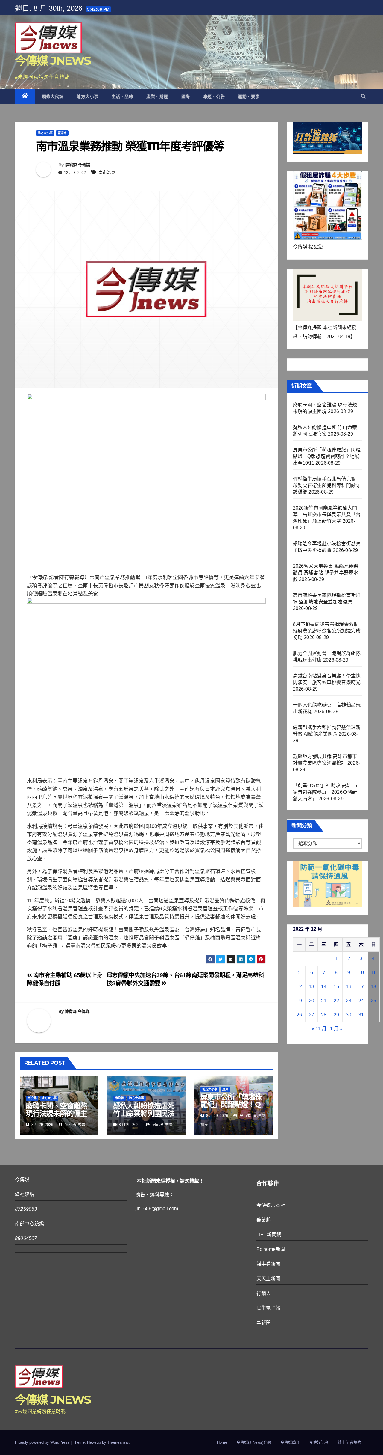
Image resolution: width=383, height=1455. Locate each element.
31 (361, 1014)
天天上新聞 (268, 1278)
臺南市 (62, 133)
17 (361, 986)
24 (361, 1000)
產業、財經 (157, 96)
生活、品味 (122, 96)
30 (348, 1014)
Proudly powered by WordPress (43, 1442)
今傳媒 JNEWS (53, 61)
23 (348, 1000)
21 (323, 1000)
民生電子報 (268, 1308)
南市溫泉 (106, 172)
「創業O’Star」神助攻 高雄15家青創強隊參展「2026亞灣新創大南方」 (325, 792)
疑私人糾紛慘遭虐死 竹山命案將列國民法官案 (143, 1113)
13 (311, 986)
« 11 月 (319, 1028)
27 (311, 1014)
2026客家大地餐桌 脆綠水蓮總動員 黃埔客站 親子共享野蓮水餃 (325, 573)
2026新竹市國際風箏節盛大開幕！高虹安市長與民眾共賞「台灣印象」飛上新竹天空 (327, 514)
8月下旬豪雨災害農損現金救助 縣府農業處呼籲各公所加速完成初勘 (327, 631)
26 (299, 1014)
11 (373, 972)
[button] (363, 96)
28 (323, 1014)
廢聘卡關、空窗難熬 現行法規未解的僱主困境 (56, 1113)
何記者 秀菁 (75, 1125)
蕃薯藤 (263, 1219)
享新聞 (263, 1322)
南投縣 (32, 1098)
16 (348, 986)
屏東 (225, 1089)
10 (361, 972)
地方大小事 (87, 96)
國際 (185, 96)
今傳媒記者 (319, 1442)
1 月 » (336, 1028)
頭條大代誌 (53, 96)
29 (336, 1014)
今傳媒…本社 (270, 1205)
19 (299, 1000)
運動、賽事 (249, 96)
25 (373, 1000)
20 (311, 1000)
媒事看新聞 (268, 1263)
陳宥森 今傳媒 (77, 165)
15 (336, 986)
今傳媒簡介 (290, 1442)
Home (222, 1442)
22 (336, 1000)
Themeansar (118, 1442)
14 (323, 986)
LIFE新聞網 (268, 1234)
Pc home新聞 (270, 1249)
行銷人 (263, 1293)
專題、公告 (214, 96)
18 (373, 986)
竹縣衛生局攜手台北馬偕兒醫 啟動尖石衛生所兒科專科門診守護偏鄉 (327, 485)
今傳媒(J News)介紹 (253, 1442)
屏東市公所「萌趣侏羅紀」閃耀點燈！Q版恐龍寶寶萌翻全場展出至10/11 (231, 1108)
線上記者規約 (349, 1442)
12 (299, 986)
